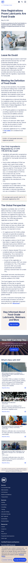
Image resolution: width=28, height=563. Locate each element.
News (2, 531)
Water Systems (4, 489)
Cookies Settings (7, 560)
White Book (16, 303)
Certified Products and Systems (10, 542)
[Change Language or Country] (19, 2)
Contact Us (3, 529)
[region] (14, 554)
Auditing (3, 502)
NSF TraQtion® (4, 516)
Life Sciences (4, 492)
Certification (4, 504)
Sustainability (4, 518)
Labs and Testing (5, 511)
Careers (3, 526)
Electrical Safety (5, 521)
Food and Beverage (5, 487)
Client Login (4, 538)
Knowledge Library (7, 5)
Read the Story (6, 387)
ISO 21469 (7, 130)
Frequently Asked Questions (7, 536)
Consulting (3, 507)
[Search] (22, 2)
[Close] (26, 548)
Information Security (5, 514)
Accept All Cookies (20, 560)
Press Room (4, 533)
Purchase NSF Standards (8, 545)
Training (3, 509)
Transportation (4, 496)
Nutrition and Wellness (6, 494)
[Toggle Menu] (25, 2)
